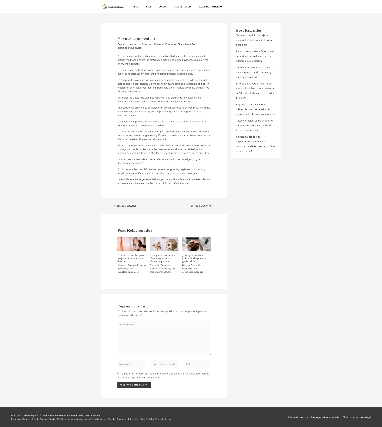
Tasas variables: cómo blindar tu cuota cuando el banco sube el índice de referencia (254, 125)
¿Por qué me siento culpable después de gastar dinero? (194, 258)
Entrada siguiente (203, 205)
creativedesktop (92, 415)
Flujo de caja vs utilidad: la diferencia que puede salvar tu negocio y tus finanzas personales (255, 109)
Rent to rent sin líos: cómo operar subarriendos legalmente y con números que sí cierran (255, 56)
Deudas (186, 265)
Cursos (163, 7)
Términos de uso (350, 417)
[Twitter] (276, 6)
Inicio (136, 7)
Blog (149, 7)
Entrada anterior (125, 205)
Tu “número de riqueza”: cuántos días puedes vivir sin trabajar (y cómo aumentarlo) (254, 72)
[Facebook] (270, 6)
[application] (223, 6)
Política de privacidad (298, 417)
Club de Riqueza (182, 7)
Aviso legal (366, 417)
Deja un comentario (128, 44)
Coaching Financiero (210, 7)
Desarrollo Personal (153, 44)
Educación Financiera (177, 44)
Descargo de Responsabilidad (325, 417)
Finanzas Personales (160, 268)
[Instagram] (263, 6)
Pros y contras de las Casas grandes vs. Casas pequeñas (162, 258)
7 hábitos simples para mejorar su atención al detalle (131, 258)
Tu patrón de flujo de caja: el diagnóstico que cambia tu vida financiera (254, 40)
